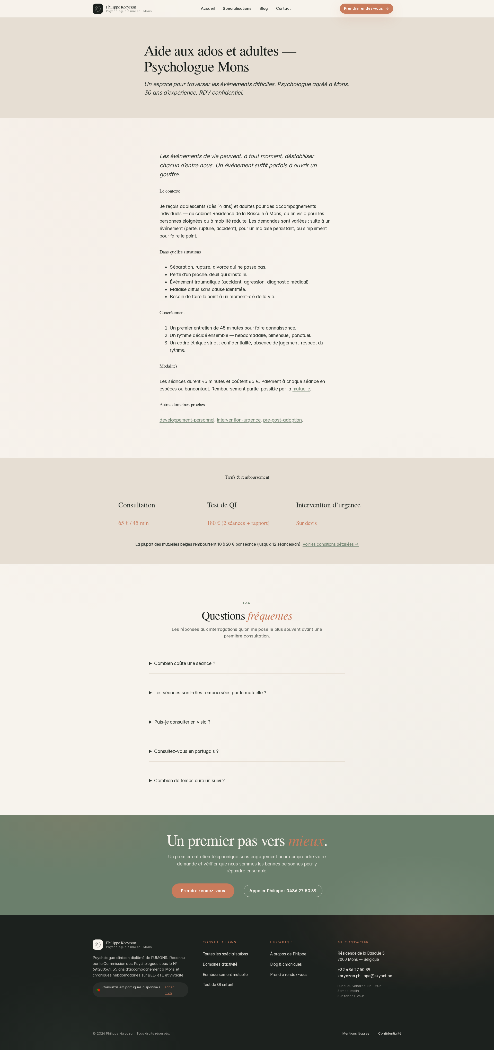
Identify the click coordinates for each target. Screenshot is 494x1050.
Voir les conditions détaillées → (331, 544)
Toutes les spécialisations (225, 954)
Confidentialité (389, 1033)
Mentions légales (355, 1033)
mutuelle (301, 388)
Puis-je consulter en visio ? (182, 722)
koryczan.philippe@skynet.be (365, 975)
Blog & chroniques (286, 964)
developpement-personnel (187, 420)
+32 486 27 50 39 (354, 969)
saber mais (169, 989)
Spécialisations (237, 8)
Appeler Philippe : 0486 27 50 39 (282, 890)
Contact (283, 8)
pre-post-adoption (282, 420)
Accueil (208, 8)
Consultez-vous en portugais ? (186, 751)
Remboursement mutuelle (225, 974)
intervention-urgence (239, 420)
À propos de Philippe (288, 954)
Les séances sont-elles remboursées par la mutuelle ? (210, 692)
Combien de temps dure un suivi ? (189, 780)
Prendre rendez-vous (363, 8)
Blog (264, 8)
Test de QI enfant (218, 984)
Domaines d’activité (220, 964)
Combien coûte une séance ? (184, 663)
